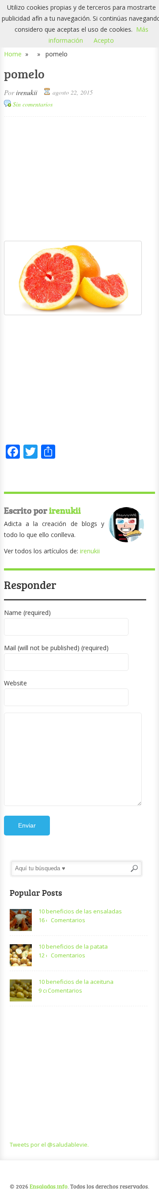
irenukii (26, 92)
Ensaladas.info (49, 1186)
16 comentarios (42, 920)
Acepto (104, 40)
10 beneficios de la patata (73, 946)
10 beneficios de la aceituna (76, 982)
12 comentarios (42, 955)
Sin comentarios (33, 104)
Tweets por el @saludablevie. (49, 1144)
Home (13, 54)
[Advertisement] (75, 178)
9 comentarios (42, 990)
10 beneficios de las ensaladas (80, 911)
